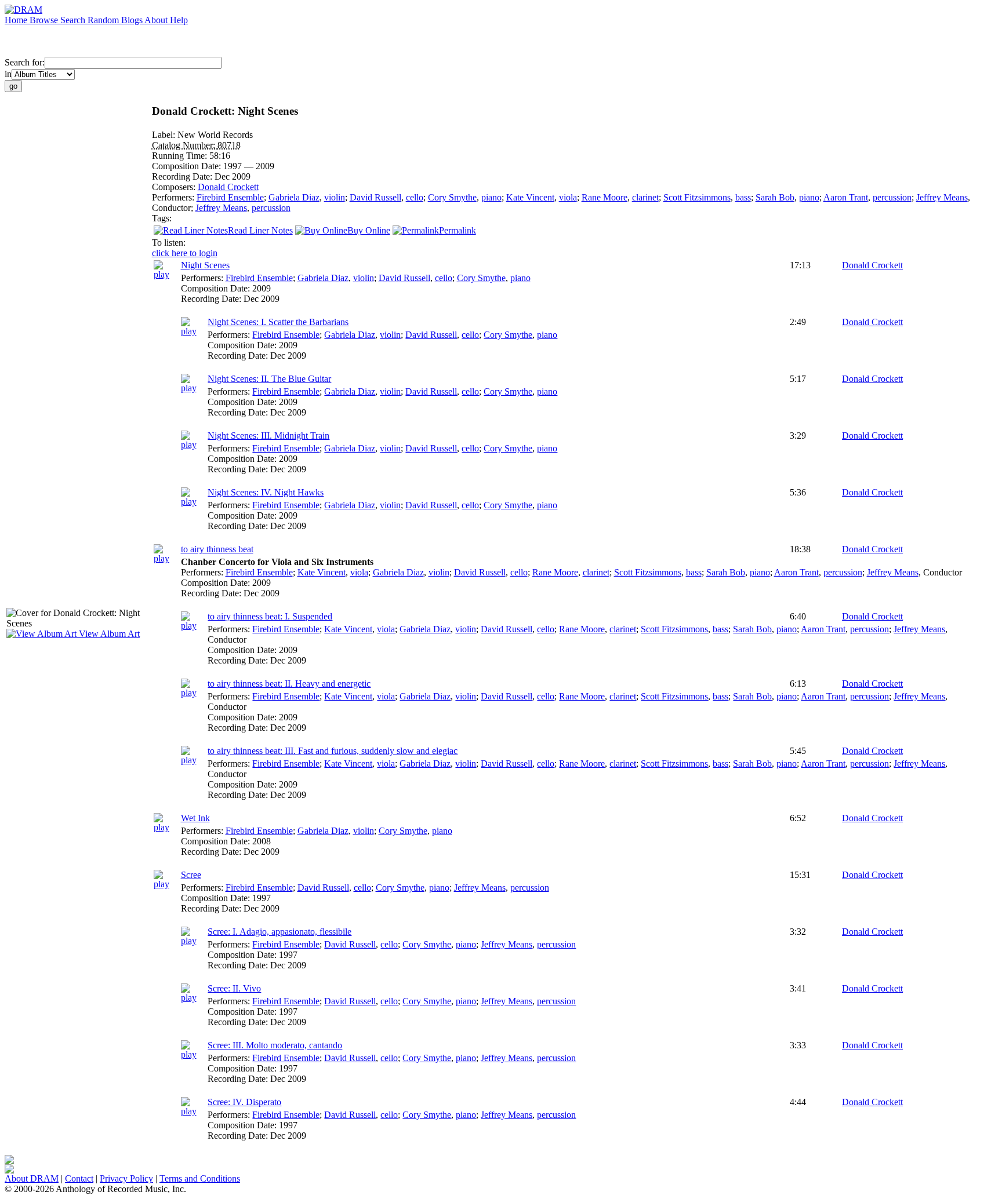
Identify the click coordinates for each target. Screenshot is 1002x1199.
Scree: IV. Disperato (244, 1102)
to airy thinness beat (217, 549)
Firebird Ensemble (230, 197)
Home (17, 20)
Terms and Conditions (199, 1178)
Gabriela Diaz (294, 197)
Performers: (174, 197)
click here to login (184, 253)
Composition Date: (187, 166)
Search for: (25, 62)
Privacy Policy (126, 1178)
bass (743, 197)
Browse (45, 20)
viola (568, 197)
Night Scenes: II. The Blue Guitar (269, 379)
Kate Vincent (530, 197)
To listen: (169, 242)
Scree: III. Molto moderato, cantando (275, 1045)
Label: (164, 135)
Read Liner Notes (260, 230)
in (8, 74)
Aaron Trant (845, 197)
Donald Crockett (228, 187)
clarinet (645, 197)
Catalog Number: (184, 145)
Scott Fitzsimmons (697, 197)
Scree (191, 875)
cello (414, 197)
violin (334, 197)
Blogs (132, 20)
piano (491, 197)
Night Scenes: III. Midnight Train (268, 435)
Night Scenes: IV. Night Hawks (266, 492)
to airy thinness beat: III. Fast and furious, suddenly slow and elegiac (333, 751)
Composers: (175, 187)
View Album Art (108, 634)
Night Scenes (205, 265)
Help (179, 20)
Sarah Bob (775, 197)
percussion (892, 197)
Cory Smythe (452, 197)
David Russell (375, 197)
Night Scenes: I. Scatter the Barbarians (278, 322)
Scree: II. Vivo (234, 988)
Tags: (162, 218)
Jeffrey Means (942, 197)
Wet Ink (195, 818)
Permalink (457, 230)
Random (104, 20)
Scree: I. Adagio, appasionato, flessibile (279, 931)
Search (74, 20)
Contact (79, 1178)
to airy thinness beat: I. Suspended (270, 616)
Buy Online (368, 230)
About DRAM (32, 1178)
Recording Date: (183, 176)
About (157, 20)
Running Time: (180, 156)
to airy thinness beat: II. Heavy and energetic (289, 683)
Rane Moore (604, 197)
